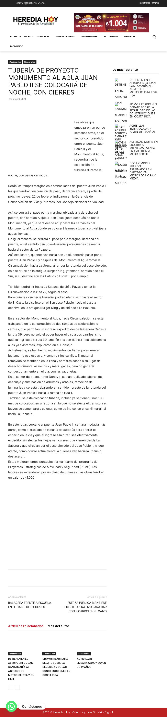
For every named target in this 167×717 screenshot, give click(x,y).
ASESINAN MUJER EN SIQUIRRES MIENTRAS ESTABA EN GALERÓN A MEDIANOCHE (144, 147)
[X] (87, 4)
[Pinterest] (56, 108)
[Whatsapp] (11, 706)
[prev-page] (10, 687)
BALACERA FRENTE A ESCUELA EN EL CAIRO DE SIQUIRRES (29, 605)
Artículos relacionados (26, 626)
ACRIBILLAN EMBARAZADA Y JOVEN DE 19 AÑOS (91, 662)
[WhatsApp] (65, 108)
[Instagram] (80, 4)
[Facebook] (73, 4)
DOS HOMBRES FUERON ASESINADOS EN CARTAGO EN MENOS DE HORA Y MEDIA (143, 171)
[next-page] (17, 687)
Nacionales (29, 61)
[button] (154, 36)
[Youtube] (94, 4)
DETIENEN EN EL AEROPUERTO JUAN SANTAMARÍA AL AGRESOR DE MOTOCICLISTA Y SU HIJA (143, 87)
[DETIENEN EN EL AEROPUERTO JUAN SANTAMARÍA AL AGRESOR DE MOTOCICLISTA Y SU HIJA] (23, 645)
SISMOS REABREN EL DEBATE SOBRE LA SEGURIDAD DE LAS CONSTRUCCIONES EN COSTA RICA (56, 667)
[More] (74, 108)
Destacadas (15, 61)
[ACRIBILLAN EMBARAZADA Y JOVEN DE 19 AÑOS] (92, 645)
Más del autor (58, 626)
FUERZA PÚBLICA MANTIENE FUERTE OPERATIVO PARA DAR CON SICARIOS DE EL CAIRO (86, 607)
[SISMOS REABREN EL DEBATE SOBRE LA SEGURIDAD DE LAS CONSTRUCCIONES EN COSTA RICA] (57, 645)
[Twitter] (151, 712)
